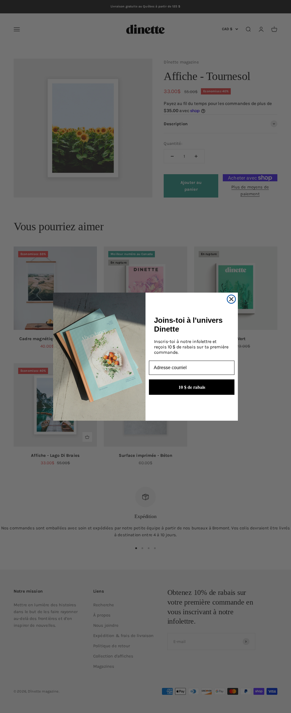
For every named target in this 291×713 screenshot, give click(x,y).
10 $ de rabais (191, 387)
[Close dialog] (231, 299)
